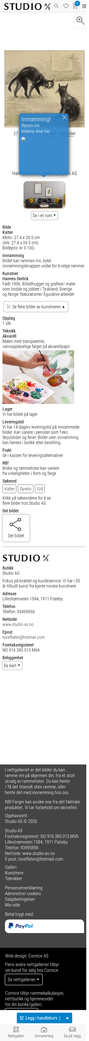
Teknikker (13, 878)
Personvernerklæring (24, 888)
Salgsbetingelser (20, 899)
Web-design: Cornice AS (26, 956)
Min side (12, 905)
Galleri (11, 867)
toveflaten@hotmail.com (23, 637)
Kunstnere (14, 873)
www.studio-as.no (18, 624)
